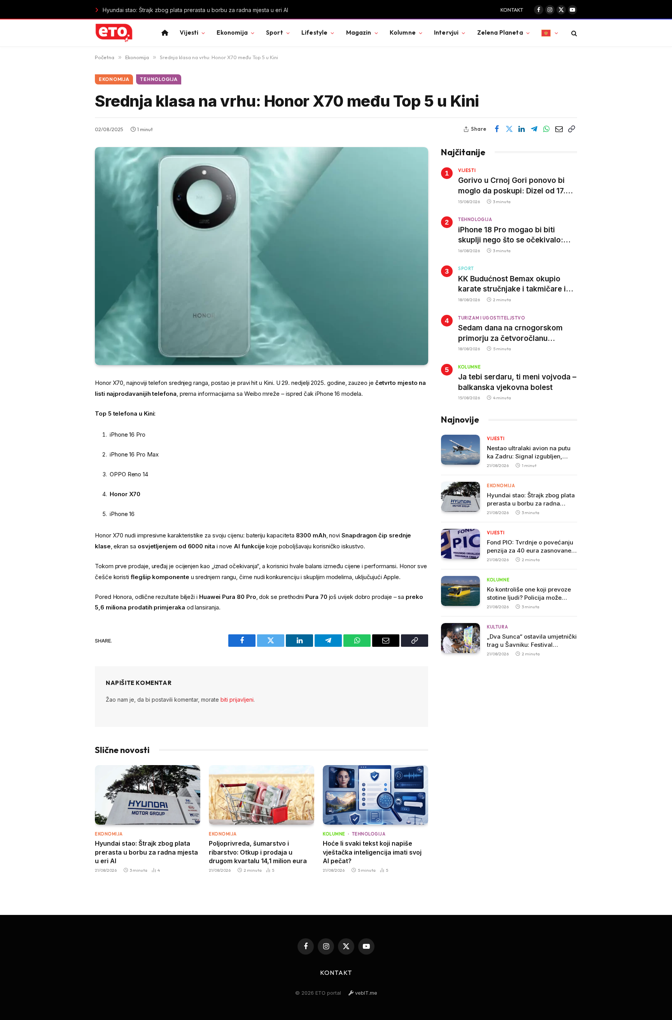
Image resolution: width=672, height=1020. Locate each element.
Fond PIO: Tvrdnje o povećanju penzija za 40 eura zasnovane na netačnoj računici (530, 547)
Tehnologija (158, 79)
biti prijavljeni (237, 699)
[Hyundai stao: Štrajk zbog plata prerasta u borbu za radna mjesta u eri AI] (147, 794)
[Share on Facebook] (496, 129)
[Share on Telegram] (534, 129)
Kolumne (403, 32)
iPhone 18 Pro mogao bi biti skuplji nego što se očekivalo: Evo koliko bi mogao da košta (510, 235)
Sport (274, 32)
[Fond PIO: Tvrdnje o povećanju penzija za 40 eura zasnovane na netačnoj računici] (460, 544)
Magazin (358, 32)
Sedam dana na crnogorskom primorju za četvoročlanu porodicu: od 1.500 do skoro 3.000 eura (510, 333)
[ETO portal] (114, 33)
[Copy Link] (571, 129)
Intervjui (446, 32)
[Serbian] (550, 32)
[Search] (573, 33)
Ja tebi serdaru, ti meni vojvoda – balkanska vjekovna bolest (517, 382)
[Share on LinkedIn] (521, 129)
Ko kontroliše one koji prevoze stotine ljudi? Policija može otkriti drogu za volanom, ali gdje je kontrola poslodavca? (529, 594)
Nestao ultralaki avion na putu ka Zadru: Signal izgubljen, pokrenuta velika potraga (528, 452)
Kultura (497, 627)
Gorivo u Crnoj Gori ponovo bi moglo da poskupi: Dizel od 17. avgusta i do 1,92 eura (511, 186)
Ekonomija (232, 32)
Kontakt (511, 10)
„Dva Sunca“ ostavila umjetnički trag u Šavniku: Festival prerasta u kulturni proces (532, 641)
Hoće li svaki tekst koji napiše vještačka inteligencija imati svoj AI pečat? (372, 852)
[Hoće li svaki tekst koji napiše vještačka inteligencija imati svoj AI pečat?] (375, 794)
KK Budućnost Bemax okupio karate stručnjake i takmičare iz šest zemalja (514, 284)
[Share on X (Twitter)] (509, 129)
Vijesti (189, 32)
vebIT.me (365, 993)
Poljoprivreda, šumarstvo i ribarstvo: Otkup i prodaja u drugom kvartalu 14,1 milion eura (258, 852)
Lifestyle (314, 32)
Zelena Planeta (500, 32)
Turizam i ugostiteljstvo (491, 318)
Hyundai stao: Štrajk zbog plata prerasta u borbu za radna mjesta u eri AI (177, 10)
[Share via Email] (559, 129)
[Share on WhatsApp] (546, 129)
